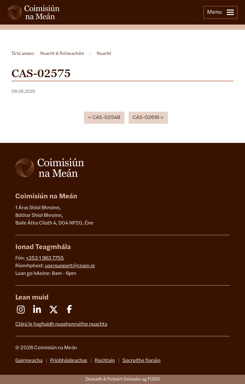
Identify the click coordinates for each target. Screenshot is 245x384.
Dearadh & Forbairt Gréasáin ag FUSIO (122, 379)
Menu (214, 12)
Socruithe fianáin (141, 360)
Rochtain (105, 360)
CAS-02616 (146, 117)
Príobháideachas (68, 360)
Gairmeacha (28, 360)
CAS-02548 (106, 117)
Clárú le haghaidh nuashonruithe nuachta (61, 324)
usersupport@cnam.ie (70, 266)
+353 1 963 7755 (45, 258)
